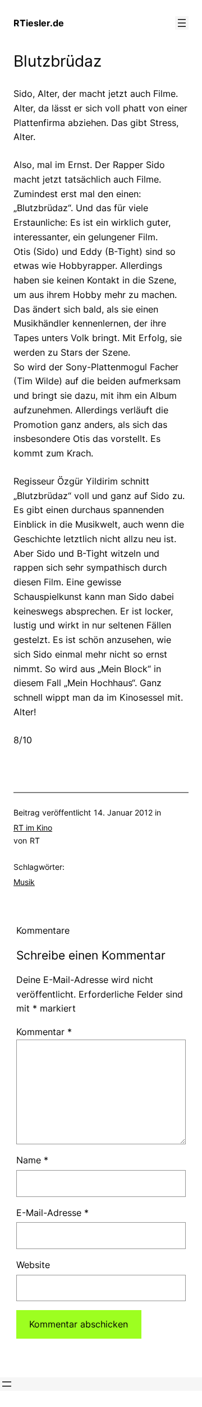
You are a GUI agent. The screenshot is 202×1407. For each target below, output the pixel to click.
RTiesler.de (38, 23)
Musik (24, 882)
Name (32, 1160)
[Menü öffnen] (182, 23)
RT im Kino (32, 827)
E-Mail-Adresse (52, 1212)
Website (33, 1264)
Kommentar (44, 1031)
